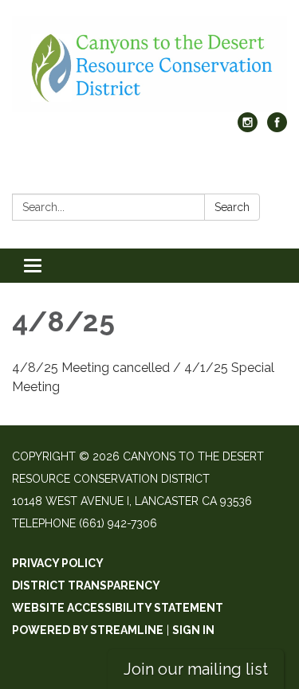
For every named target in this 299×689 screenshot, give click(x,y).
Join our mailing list (196, 669)
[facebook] (277, 127)
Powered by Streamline (87, 630)
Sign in (193, 630)
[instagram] (248, 127)
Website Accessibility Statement (117, 607)
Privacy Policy (58, 563)
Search (232, 207)
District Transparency (86, 585)
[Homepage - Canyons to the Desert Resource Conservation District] (149, 64)
